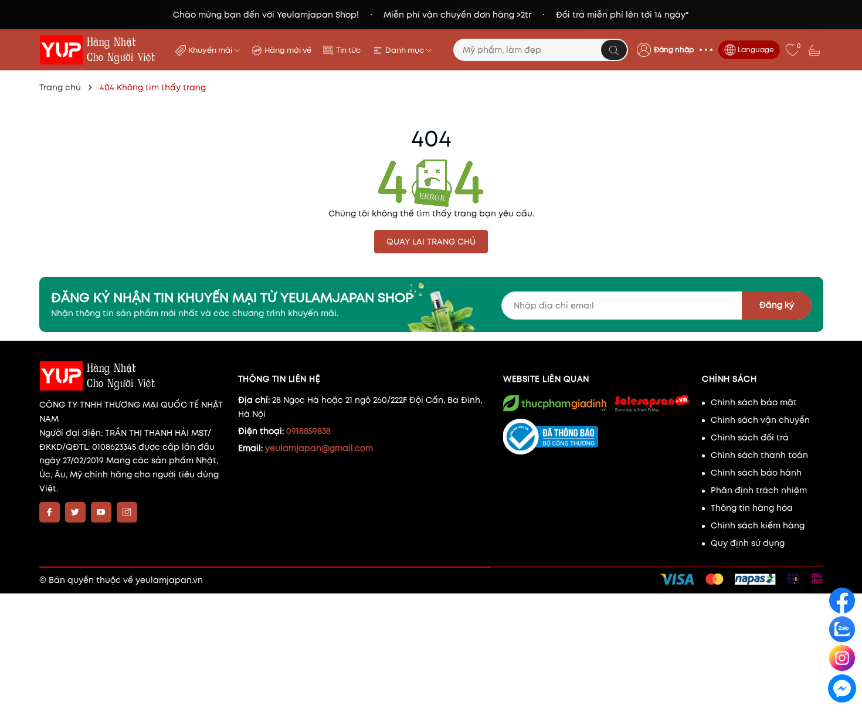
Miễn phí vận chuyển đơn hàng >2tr (457, 15)
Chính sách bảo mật (754, 402)
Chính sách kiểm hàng (758, 525)
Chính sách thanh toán (759, 455)
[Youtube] (101, 512)
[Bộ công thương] (596, 437)
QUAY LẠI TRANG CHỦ (431, 241)
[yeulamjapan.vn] (99, 49)
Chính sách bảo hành (756, 473)
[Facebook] (49, 512)
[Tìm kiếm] (614, 50)
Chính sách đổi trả (750, 437)
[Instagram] (127, 512)
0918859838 (308, 431)
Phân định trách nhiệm (759, 490)
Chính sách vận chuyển (760, 420)
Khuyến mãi (211, 50)
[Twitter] (75, 512)
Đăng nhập (674, 50)
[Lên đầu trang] (843, 715)
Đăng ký (776, 305)
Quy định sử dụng (748, 543)
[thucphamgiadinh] (554, 403)
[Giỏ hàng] (816, 50)
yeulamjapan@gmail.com (319, 448)
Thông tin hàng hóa (752, 508)
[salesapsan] (651, 402)
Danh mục (405, 50)
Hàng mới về (287, 50)
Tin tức (348, 50)
